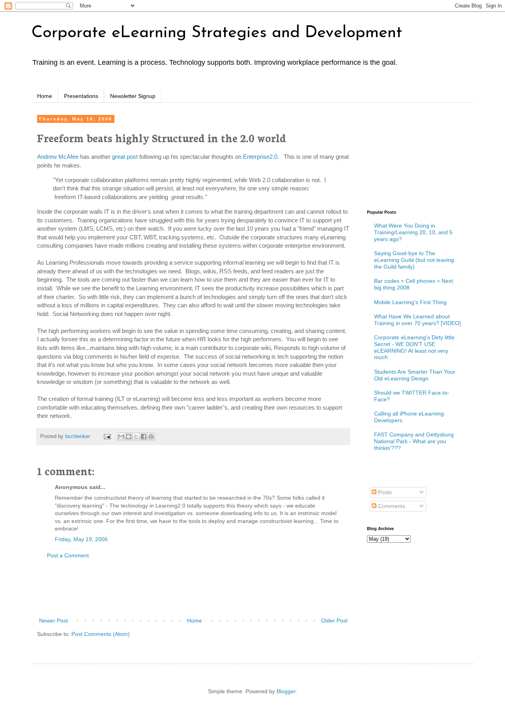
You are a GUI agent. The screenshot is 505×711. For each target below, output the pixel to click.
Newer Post (53, 620)
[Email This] (121, 436)
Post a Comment (68, 555)
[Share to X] (136, 436)
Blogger (286, 691)
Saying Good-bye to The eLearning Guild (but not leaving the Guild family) (414, 260)
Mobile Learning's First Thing (410, 302)
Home (44, 96)
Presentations (81, 96)
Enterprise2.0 (260, 156)
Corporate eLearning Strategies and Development (217, 32)
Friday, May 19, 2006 (81, 539)
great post (125, 156)
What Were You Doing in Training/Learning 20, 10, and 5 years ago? (413, 232)
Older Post (334, 620)
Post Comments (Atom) (100, 634)
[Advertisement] (193, 588)
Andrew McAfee (58, 156)
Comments (390, 506)
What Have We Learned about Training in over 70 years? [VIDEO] (417, 319)
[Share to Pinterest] (151, 436)
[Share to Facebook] (144, 436)
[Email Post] (106, 436)
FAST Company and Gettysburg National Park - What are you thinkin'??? (414, 441)
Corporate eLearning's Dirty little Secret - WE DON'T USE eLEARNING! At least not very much (414, 347)
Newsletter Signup (132, 96)
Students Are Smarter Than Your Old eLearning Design (414, 375)
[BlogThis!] (129, 436)
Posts (384, 492)
